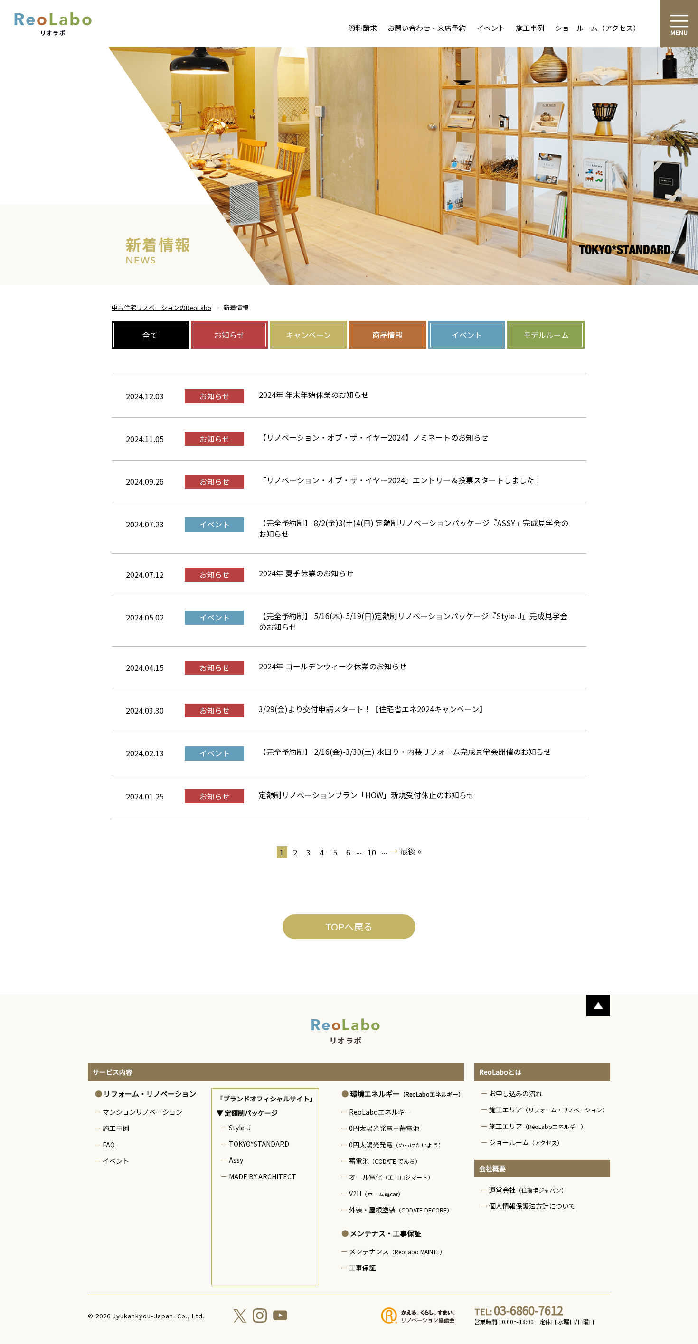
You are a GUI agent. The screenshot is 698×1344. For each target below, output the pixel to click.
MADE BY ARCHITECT (262, 1176)
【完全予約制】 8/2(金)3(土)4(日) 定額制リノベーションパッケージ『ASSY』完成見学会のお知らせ (413, 528)
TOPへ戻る (349, 926)
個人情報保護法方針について (532, 1206)
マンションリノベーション (142, 1112)
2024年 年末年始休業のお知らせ (314, 394)
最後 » (410, 851)
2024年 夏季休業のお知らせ (306, 573)
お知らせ (229, 334)
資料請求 (363, 28)
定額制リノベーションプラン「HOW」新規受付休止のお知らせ (366, 794)
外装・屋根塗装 (401, 1209)
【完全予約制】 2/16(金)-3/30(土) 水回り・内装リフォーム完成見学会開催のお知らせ (405, 751)
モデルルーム (546, 334)
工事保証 (362, 1267)
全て (150, 334)
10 (372, 852)
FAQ (109, 1144)
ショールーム (526, 1142)
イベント (491, 28)
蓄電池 (385, 1160)
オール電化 (391, 1177)
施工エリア (548, 1109)
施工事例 (530, 28)
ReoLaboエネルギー (380, 1112)
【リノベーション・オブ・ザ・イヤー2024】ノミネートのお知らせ (374, 437)
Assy (236, 1160)
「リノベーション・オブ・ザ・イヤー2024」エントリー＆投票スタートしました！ (400, 480)
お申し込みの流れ (515, 1093)
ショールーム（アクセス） (597, 28)
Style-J (240, 1127)
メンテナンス (397, 1251)
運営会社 (528, 1189)
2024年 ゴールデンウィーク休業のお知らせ (333, 666)
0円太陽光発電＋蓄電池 (384, 1128)
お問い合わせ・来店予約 (426, 28)
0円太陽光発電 (396, 1144)
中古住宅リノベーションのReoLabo (161, 307)
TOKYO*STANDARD (259, 1143)
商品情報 (387, 334)
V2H (376, 1193)
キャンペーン (308, 334)
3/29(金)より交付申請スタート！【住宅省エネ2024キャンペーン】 (373, 708)
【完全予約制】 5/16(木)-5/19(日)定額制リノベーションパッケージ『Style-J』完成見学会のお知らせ (413, 621)
